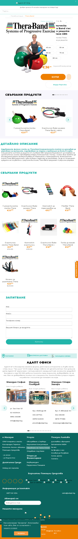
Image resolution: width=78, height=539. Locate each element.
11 (45, 430)
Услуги (30, 437)
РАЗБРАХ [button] (21, 533)
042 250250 (60, 415)
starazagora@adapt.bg (62, 423)
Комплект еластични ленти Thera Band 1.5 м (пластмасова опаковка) (29, 244)
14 (50, 430)
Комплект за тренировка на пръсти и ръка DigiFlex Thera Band (48, 207)
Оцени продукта (47, 21)
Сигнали (54, 459)
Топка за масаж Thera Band (68, 244)
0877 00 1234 (11, 493)
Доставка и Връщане (60, 441)
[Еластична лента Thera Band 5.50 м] (10, 227)
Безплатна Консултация (37, 444)
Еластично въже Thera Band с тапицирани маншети (48, 244)
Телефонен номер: (13, 321)
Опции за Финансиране (34, 457)
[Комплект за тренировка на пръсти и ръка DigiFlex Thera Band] (48, 190)
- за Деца (6, 455)
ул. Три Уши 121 (16, 408)
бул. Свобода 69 (39, 411)
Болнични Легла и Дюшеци (13, 447)
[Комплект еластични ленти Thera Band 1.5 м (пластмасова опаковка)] (29, 227)
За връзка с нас (57, 450)
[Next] (69, 119)
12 (46, 430)
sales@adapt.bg (68, 493)
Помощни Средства (11, 450)
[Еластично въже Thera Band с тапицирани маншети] (48, 227)
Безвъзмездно (33, 462)
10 (43, 430)
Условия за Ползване (60, 453)
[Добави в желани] (66, 21)
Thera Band (29, 16)
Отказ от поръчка (10, 468)
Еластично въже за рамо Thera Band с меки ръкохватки (53, 129)
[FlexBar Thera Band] (67, 190)
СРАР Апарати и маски (12, 441)
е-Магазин (8, 437)
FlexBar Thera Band (68, 207)
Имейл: (8, 314)
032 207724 (37, 415)
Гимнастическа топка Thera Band (24, 129)
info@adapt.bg (16, 421)
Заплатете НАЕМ (58, 444)
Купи (55, 77)
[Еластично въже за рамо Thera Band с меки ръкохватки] (53, 112)
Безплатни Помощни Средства (45, 473)
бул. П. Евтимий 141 (63, 411)
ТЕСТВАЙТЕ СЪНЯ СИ (76, 269)
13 (48, 430)
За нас (54, 447)
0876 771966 (60, 419)
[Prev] (8, 119)
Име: (8, 307)
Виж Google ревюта (14, 386)
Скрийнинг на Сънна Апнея (38, 448)
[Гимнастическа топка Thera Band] (24, 112)
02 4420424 (15, 413)
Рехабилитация (17, 16)
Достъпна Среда (11, 462)
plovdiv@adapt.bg (40, 423)
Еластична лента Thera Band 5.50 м (10, 244)
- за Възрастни (8, 458)
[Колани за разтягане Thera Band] (10, 264)
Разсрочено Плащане (36, 465)
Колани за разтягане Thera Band (10, 280)
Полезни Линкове (60, 437)
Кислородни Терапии (11, 444)
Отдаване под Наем (35, 451)
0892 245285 (15, 417)
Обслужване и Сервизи (36, 441)
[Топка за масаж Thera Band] (67, 227)
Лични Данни (56, 456)
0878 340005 (38, 419)
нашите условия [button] (10, 528)
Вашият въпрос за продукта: (18, 327)
